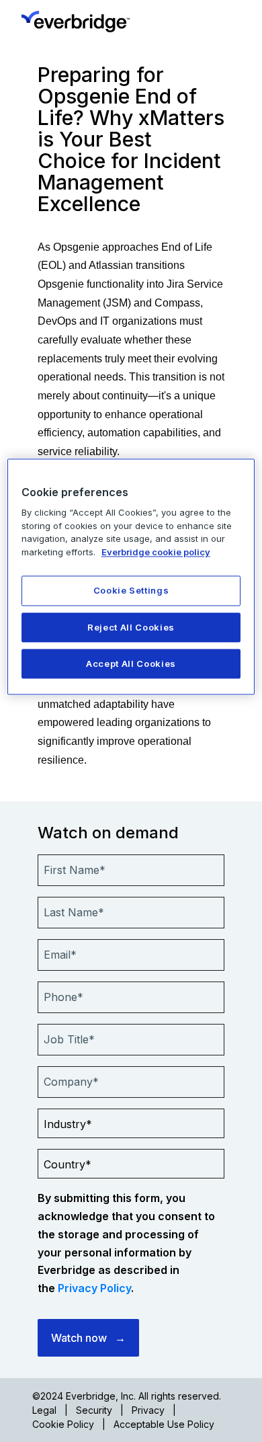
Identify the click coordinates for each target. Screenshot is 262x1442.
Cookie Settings (131, 591)
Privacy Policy (94, 1288)
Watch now (79, 1338)
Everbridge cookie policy (155, 552)
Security (94, 1410)
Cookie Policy (63, 1424)
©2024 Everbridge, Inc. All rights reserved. (126, 1396)
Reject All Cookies (131, 627)
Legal (44, 1410)
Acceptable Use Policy (164, 1424)
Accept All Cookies (131, 663)
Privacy (148, 1410)
